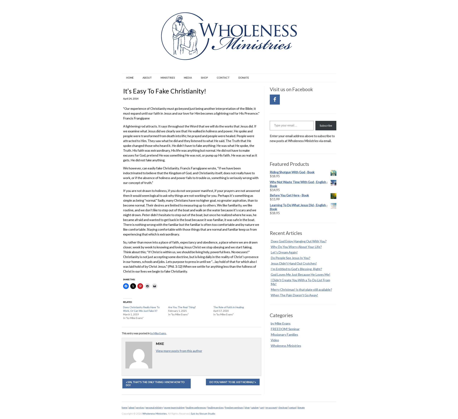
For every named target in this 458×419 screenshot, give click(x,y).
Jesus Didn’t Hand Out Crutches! (294, 263)
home (124, 407)
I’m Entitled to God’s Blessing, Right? (296, 269)
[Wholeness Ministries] (229, 55)
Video (275, 340)
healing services (215, 407)
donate (301, 407)
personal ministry (154, 407)
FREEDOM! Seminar (285, 329)
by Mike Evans (158, 333)
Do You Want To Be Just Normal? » (232, 382)
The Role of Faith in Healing (228, 307)
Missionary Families (284, 334)
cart (262, 407)
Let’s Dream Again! (284, 252)
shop (247, 407)
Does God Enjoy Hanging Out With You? (299, 241)
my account (271, 407)
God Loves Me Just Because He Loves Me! (300, 274)
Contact (223, 77)
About (147, 77)
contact (292, 407)
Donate (243, 77)
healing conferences (196, 407)
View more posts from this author (179, 351)
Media (188, 77)
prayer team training (174, 407)
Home (130, 77)
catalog (254, 407)
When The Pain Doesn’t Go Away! (294, 295)
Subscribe (326, 125)
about (131, 407)
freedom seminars (234, 407)
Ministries (168, 77)
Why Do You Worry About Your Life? (296, 247)
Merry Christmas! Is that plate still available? (301, 290)
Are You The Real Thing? (182, 307)
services (140, 407)
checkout (283, 407)
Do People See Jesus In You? (290, 258)
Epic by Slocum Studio (203, 413)
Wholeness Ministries (286, 346)
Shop (204, 77)
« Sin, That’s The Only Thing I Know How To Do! (155, 384)
